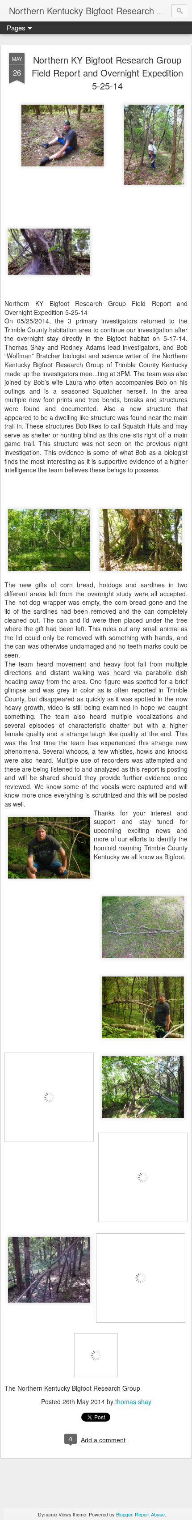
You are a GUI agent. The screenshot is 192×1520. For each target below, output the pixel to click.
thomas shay (133, 1401)
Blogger (124, 1514)
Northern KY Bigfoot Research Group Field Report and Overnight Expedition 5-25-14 (107, 72)
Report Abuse (150, 1514)
